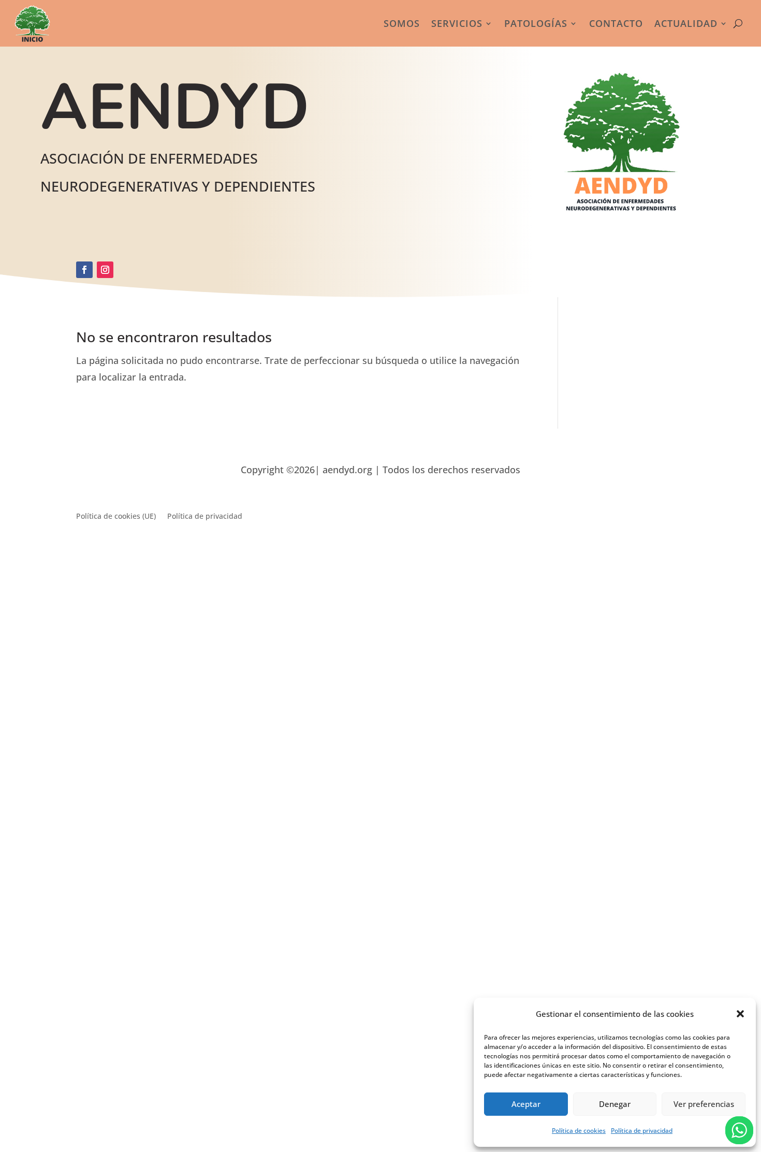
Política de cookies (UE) (116, 517)
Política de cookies (579, 1130)
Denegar (615, 1104)
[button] (740, 1014)
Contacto (616, 23)
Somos (402, 23)
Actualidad (686, 23)
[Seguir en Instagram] (105, 269)
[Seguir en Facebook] (84, 269)
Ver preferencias (704, 1104)
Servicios (456, 23)
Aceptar (525, 1104)
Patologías (535, 23)
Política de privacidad (641, 1130)
